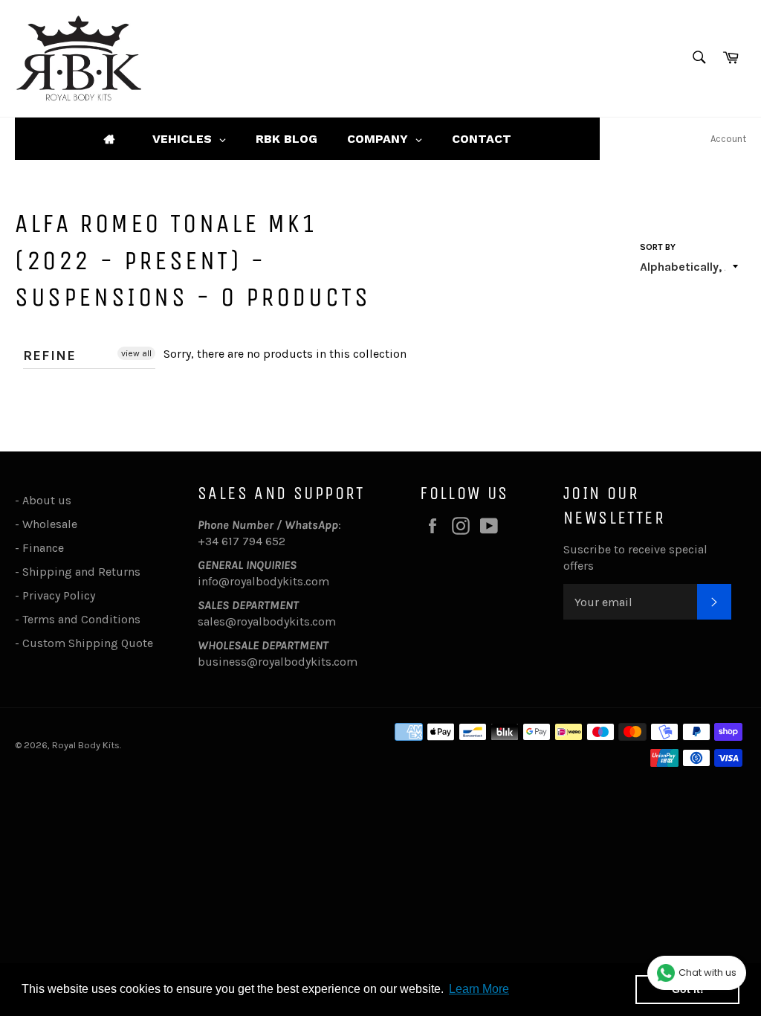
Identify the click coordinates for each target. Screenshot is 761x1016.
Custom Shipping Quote (87, 643)
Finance (43, 548)
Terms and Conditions (81, 619)
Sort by (658, 247)
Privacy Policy (58, 595)
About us (46, 500)
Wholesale (52, 524)
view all (136, 353)
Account (728, 138)
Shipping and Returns (81, 572)
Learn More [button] (479, 989)
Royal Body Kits (86, 744)
